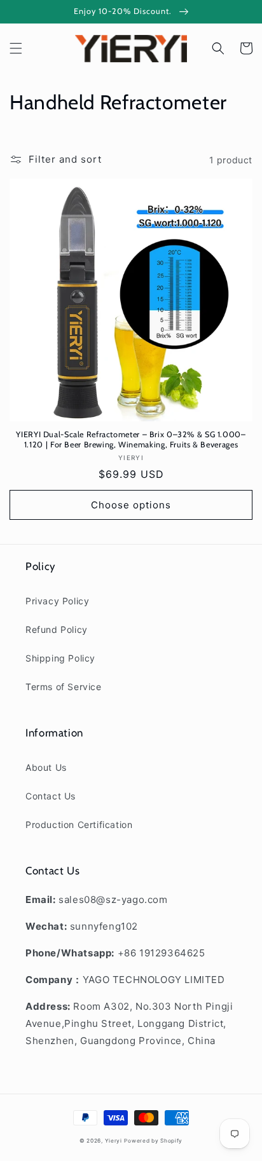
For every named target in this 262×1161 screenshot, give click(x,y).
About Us (46, 767)
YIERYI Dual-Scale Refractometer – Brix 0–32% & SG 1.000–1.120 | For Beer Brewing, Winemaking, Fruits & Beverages (130, 439)
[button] (16, 48)
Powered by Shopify (153, 1140)
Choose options (131, 505)
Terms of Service (63, 686)
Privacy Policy (57, 600)
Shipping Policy (60, 658)
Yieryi (113, 1140)
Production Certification (78, 824)
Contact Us (50, 796)
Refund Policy (56, 629)
